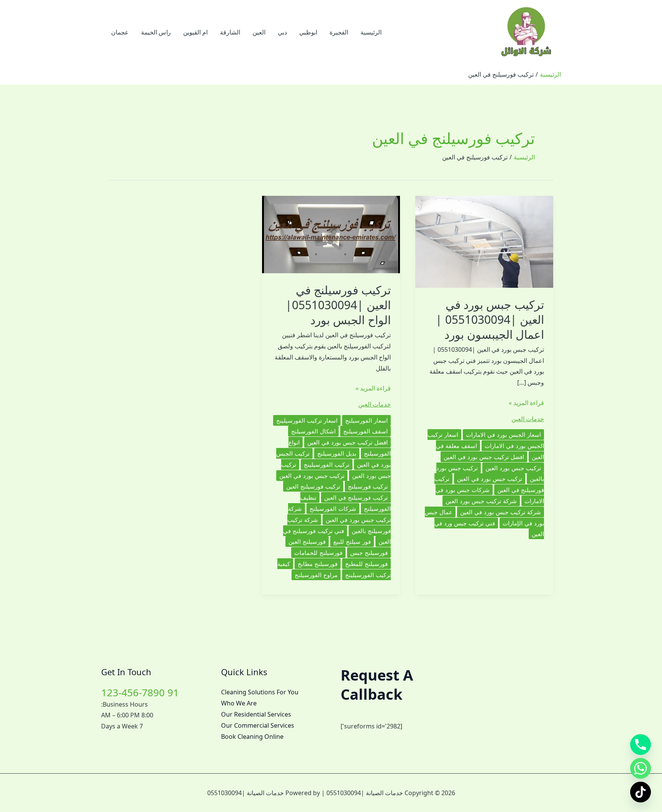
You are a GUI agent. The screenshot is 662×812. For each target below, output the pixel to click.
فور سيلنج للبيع (352, 541)
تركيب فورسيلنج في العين (356, 497)
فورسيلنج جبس (369, 552)
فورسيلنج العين (307, 541)
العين (258, 32)
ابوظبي (308, 32)
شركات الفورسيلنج (333, 508)
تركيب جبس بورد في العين (489, 478)
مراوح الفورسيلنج (316, 575)
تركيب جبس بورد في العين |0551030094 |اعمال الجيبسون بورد (490, 319)
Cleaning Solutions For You (259, 692)
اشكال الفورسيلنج (313, 431)
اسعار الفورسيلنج (366, 420)
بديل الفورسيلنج (336, 453)
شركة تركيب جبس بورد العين (481, 501)
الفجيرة (338, 32)
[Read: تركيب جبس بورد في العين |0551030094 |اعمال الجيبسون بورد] (484, 241)
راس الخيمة (156, 32)
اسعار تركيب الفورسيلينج (307, 420)
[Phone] (640, 744)
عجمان (120, 32)
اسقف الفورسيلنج (365, 431)
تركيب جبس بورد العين (513, 468)
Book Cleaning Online (252, 736)
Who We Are (239, 703)
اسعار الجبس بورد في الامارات (503, 434)
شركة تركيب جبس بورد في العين (500, 512)
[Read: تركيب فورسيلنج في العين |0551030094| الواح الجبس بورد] (331, 234)
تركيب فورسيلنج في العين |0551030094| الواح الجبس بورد (338, 305)
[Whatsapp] (640, 768)
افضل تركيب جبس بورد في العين (484, 457)
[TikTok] (640, 792)
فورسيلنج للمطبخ (366, 564)
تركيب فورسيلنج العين (313, 486)
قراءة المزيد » (526, 403)
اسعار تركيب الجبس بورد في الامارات (486, 440)
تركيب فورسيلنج (368, 486)
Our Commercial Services (257, 725)
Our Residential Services (256, 714)
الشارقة (230, 32)
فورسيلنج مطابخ (318, 564)
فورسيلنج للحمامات (318, 552)
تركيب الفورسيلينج (326, 464)
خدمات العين (527, 419)
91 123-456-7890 (140, 692)
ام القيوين (195, 32)
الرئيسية (371, 32)
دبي (282, 32)
